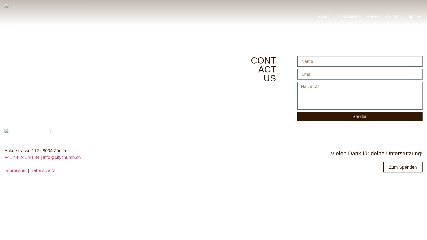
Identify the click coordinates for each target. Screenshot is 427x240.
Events (394, 17)
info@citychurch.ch (62, 157)
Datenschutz (42, 170)
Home (325, 17)
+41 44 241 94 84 (21, 157)
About (374, 17)
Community (348, 17)
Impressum (15, 170)
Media (414, 17)
